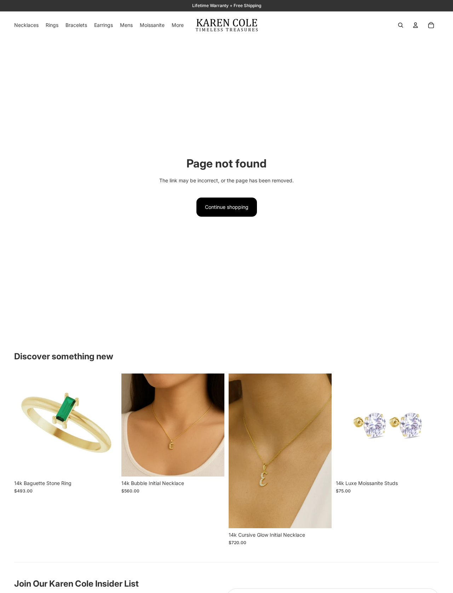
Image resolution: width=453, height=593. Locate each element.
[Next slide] (106, 425)
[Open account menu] (415, 25)
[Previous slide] (24, 425)
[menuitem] (177, 25)
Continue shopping (226, 207)
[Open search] (400, 25)
